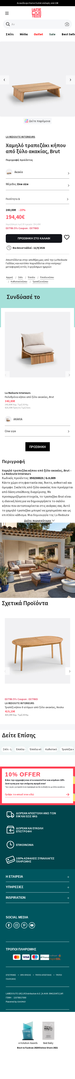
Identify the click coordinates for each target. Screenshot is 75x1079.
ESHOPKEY (21, 1002)
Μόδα (24, 34)
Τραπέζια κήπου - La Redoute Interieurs (68, 749)
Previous (8, 377)
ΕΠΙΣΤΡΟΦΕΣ (11, 975)
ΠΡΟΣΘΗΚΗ (37, 447)
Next (69, 375)
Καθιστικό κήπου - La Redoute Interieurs (51, 749)
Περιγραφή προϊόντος (19, 160)
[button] (8, 24)
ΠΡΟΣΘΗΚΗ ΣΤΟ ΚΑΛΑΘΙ (34, 238)
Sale (52, 34)
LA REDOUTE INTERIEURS (19, 703)
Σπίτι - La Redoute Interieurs (7, 749)
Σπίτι (10, 34)
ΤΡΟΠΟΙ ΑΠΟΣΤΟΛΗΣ (43, 975)
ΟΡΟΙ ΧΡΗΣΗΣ (25, 975)
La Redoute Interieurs (20, 136)
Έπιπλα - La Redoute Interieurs (21, 749)
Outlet (38, 34)
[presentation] (4, 79)
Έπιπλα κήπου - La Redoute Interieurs (35, 749)
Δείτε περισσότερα (37, 520)
